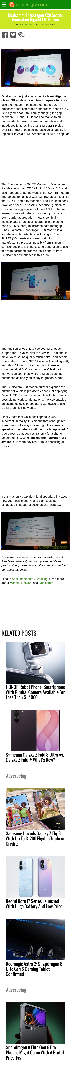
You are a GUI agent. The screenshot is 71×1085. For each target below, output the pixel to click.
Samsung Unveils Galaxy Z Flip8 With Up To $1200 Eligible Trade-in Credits (35, 838)
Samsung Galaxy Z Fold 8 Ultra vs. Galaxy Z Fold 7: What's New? (35, 757)
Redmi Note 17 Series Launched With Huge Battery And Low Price (34, 904)
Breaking (42, 579)
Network (26, 583)
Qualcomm (46, 583)
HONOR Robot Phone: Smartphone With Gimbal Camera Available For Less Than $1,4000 (35, 692)
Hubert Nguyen (25, 24)
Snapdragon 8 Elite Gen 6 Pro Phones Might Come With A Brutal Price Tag (35, 1052)
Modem (15, 583)
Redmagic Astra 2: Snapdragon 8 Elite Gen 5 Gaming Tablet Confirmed (34, 968)
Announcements (22, 579)
